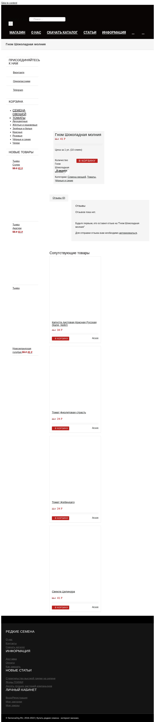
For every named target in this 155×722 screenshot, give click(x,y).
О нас (9, 639)
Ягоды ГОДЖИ (14, 682)
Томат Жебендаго (63, 502)
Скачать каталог (15, 647)
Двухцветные (20, 121)
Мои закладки (14, 701)
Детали (95, 338)
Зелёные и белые (22, 128)
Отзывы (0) (59, 198)
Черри (16, 143)
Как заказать (13, 666)
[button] (143, 32)
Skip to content (9, 3)
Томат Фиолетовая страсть (69, 412)
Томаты (91, 177)
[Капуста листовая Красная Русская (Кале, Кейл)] (75, 287)
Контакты (11, 643)
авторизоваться (128, 233)
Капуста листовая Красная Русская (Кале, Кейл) (74, 324)
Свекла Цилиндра (63, 591)
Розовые (17, 135)
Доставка (11, 659)
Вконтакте (18, 72)
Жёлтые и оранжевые (25, 125)
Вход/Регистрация (16, 697)
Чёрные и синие (64, 180)
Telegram (18, 90)
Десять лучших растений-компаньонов (29, 686)
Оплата (10, 662)
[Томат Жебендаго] (75, 467)
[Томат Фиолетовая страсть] (75, 377)
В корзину (87, 160)
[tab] (58, 196)
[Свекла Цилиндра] (75, 556)
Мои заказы (13, 705)
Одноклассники (21, 81)
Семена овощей (77, 177)
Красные (17, 132)
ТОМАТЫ (19, 118)
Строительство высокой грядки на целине (30, 678)
